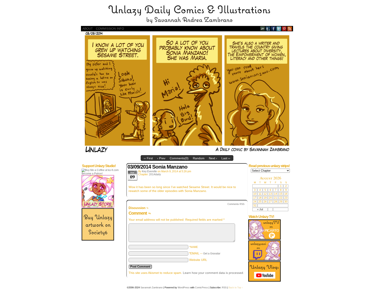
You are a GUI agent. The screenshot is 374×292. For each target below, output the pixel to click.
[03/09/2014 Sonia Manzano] (187, 152)
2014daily (155, 174)
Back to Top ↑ (236, 287)
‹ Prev (161, 158)
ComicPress (201, 287)
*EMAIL (204, 253)
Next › (213, 158)
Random (199, 158)
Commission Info (110, 28)
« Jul (260, 209)
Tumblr (268, 28)
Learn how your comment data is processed (213, 272)
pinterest (284, 28)
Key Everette (149, 171)
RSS (289, 28)
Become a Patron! (92, 173)
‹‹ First (148, 158)
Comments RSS (235, 204)
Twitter (279, 28)
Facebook (273, 28)
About (87, 28)
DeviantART (262, 28)
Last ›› (225, 158)
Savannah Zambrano (151, 287)
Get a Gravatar (211, 253)
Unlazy (187, 14)
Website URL (198, 260)
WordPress (184, 287)
